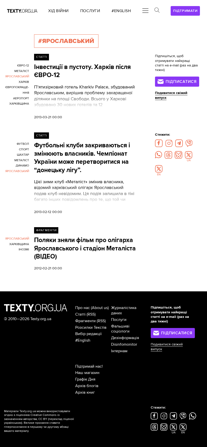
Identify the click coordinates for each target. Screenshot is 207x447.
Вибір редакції (88, 333)
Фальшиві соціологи (120, 329)
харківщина (19, 104)
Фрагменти (46, 230)
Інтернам (119, 351)
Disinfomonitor (124, 344)
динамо (22, 166)
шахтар (23, 155)
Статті (41, 57)
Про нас (82, 307)
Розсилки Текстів (91, 327)
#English (82, 340)
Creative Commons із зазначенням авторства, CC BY (32, 417)
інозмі (24, 249)
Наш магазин (87, 372)
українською (12, 423)
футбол (23, 144)
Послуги (118, 319)
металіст (21, 71)
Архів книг (85, 392)
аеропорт (21, 98)
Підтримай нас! (89, 366)
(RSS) (91, 314)
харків (24, 82)
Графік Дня (85, 379)
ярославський (17, 76)
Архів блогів (86, 385)
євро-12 (23, 65)
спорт (24, 149)
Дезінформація (125, 337)
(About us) (100, 307)
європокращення (17, 90)
